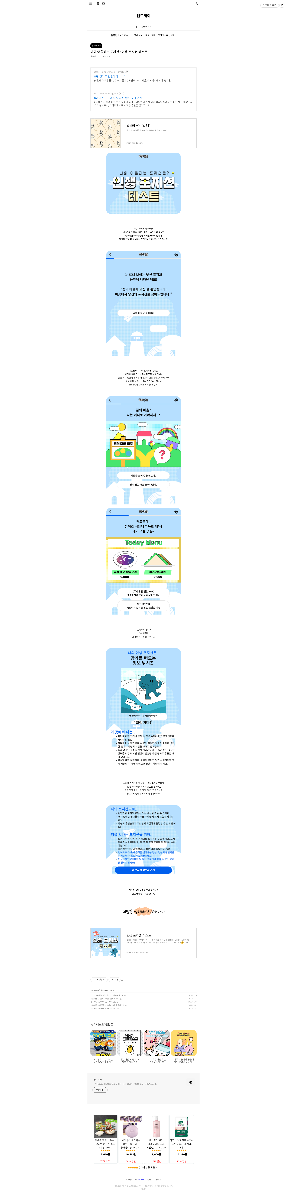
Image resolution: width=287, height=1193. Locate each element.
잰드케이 (143, 15)
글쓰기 (158, 1179)
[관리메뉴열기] (282, 5)
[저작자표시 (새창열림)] (121, 980)
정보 (138, 35)
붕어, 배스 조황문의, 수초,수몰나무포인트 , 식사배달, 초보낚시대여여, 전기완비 (133, 80)
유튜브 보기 (146, 26)
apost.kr (140, 1179)
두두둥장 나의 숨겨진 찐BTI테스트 (103, 1008)
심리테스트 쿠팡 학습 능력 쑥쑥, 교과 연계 (118, 98)
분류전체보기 (120, 35)
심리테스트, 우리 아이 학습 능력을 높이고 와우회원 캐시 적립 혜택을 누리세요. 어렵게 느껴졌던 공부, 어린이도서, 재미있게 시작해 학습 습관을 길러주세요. (143, 103)
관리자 (149, 1179)
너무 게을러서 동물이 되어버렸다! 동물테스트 (107, 1005)
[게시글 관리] (104, 979)
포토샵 (150, 35)
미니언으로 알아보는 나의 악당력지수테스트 (106, 995)
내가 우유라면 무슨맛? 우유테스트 (103, 1002)
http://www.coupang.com (106, 93)
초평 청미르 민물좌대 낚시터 (110, 76)
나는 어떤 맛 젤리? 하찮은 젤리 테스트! (104, 998)
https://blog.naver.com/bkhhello (109, 72)
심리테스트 (166, 35)
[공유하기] (100, 979)
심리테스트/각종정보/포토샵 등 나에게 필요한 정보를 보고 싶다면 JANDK (125, 1083)
